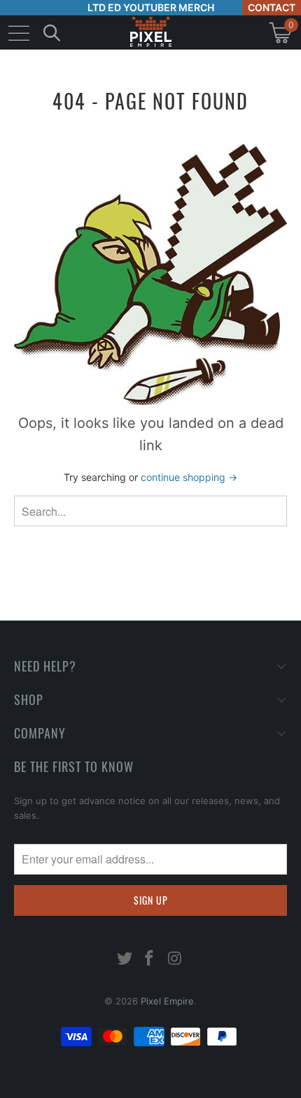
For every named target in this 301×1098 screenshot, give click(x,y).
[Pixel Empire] (151, 32)
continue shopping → (189, 477)
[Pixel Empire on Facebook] (149, 959)
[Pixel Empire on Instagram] (175, 959)
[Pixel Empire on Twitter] (124, 959)
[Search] (52, 32)
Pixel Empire (167, 1001)
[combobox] (150, 511)
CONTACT (271, 7)
